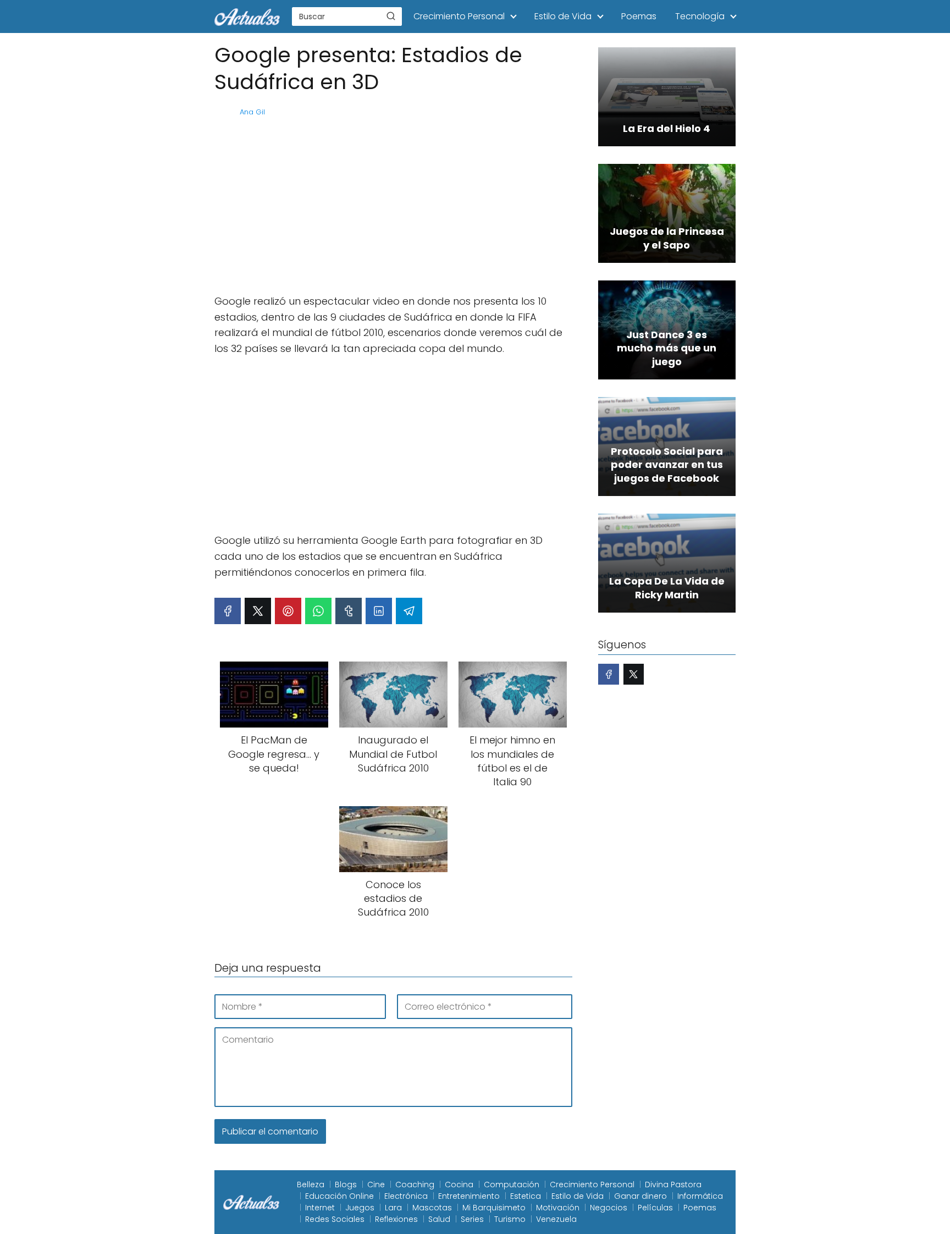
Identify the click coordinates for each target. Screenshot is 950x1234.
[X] (258, 611)
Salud (439, 1219)
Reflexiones (396, 1219)
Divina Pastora (673, 1184)
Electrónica (406, 1196)
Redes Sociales (334, 1219)
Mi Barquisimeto (494, 1207)
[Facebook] (227, 611)
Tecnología (700, 16)
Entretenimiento (469, 1196)
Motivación (557, 1207)
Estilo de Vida (563, 16)
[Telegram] (409, 611)
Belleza (310, 1184)
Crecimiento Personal (459, 16)
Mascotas (432, 1207)
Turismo (510, 1219)
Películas (655, 1207)
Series (472, 1219)
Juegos (359, 1207)
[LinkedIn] (379, 611)
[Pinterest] (288, 611)
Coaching (414, 1184)
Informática (700, 1196)
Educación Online (339, 1196)
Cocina (459, 1184)
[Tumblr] (348, 611)
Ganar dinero (640, 1196)
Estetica (525, 1196)
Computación (511, 1184)
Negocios (608, 1207)
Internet (320, 1207)
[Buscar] (391, 16)
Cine (376, 1184)
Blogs (346, 1184)
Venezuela (556, 1219)
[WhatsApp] (318, 611)
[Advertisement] (393, 206)
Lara (393, 1207)
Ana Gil (252, 112)
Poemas (638, 16)
